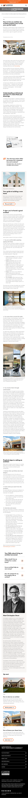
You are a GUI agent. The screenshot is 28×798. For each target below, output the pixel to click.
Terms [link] (3, 783)
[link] (8, 5)
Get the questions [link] (9, 707)
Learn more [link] (7, 740)
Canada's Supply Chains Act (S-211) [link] (15, 786)
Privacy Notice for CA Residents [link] (18, 783)
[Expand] (3, 9)
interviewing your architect (9, 546)
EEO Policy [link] (4, 785)
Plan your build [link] (9, 204)
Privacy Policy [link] (8, 783)
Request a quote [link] (13, 2)
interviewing (17, 66)
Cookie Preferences (6, 746)
